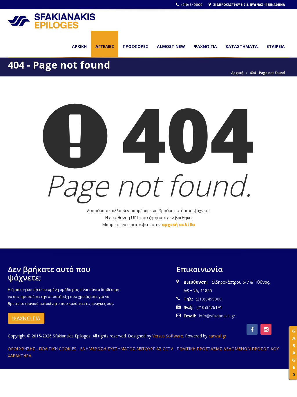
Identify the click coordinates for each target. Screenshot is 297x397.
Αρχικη (79, 46)
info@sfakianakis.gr (217, 316)
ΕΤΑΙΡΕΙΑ (276, 46)
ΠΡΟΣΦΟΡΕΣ (135, 46)
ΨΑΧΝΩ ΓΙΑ (205, 46)
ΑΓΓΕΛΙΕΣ (104, 46)
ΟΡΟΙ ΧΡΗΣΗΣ (21, 348)
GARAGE (293, 352)
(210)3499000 (209, 299)
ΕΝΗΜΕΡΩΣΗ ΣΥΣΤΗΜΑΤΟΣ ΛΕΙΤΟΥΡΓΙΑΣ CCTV (126, 348)
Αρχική (237, 72)
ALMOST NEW (171, 46)
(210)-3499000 (191, 5)
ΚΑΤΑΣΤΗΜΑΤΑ (242, 46)
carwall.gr (217, 336)
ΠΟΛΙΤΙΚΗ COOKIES (57, 348)
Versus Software (167, 336)
